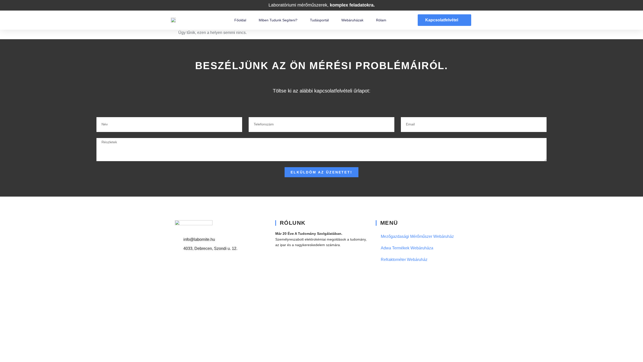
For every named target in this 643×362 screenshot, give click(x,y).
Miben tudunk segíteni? (278, 20)
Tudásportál (319, 20)
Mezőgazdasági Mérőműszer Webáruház (417, 236)
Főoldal (240, 20)
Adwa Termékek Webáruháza (407, 248)
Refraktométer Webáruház (404, 259)
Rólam (381, 20)
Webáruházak (352, 20)
